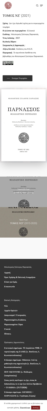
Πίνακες (7, 334)
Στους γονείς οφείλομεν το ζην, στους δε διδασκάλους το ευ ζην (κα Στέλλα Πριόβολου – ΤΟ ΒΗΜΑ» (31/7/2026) (23, 384)
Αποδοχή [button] (36, 408)
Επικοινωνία (9, 286)
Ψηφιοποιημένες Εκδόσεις (15, 320)
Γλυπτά (7, 329)
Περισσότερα (25, 407)
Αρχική (7, 272)
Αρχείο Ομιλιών (10, 310)
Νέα (6, 306)
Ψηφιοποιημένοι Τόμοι (13, 324)
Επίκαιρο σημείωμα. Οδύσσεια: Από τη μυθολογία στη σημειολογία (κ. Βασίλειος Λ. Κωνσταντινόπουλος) (22, 363)
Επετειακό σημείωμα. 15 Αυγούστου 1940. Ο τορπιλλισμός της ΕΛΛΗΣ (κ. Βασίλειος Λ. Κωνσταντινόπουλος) (23, 351)
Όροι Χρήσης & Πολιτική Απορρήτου (19, 277)
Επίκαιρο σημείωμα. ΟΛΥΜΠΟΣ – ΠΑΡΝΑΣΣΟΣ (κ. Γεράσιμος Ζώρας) (19, 394)
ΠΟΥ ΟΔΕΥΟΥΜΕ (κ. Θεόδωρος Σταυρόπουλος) (18, 374)
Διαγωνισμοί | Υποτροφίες (15, 315)
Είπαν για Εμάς (10, 282)
